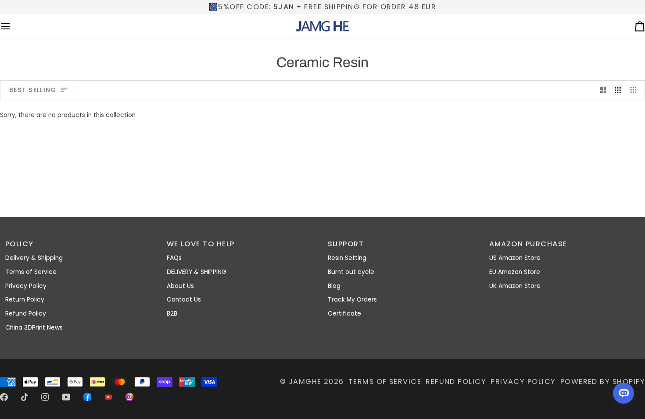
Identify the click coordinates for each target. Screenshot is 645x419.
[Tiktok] (24, 397)
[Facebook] (4, 397)
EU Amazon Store (514, 272)
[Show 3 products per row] (617, 90)
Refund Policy (25, 313)
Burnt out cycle (351, 272)
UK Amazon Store (515, 286)
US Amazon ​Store (515, 258)
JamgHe (305, 381)
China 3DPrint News (34, 327)
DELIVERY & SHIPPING (196, 272)
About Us (180, 286)
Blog (334, 286)
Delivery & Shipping (34, 258)
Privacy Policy (26, 286)
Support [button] (346, 244)
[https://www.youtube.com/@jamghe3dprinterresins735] (108, 397)
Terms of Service (31, 272)
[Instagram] (45, 397)
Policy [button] (19, 244)
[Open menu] (13, 26)
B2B (172, 313)
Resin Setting (347, 258)
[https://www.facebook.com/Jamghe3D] (87, 397)
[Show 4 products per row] (635, 90)
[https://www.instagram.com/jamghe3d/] (129, 397)
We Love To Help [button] (201, 244)
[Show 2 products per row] (603, 90)
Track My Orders (352, 299)
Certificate (344, 313)
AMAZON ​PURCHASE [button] (528, 244)
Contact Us (184, 299)
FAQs (174, 258)
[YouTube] (66, 397)
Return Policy (24, 299)
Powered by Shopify (602, 381)
